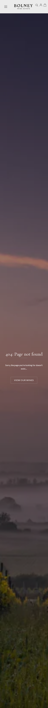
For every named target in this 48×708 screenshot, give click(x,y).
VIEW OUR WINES (24, 380)
